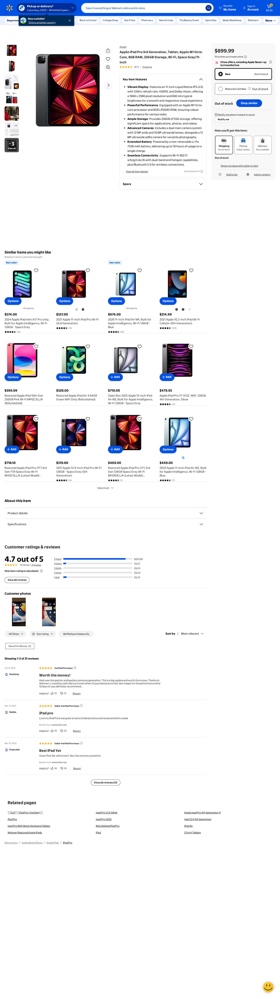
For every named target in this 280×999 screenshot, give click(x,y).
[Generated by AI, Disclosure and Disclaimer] (201, 171)
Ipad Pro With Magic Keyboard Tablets (29, 825)
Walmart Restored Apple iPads (25, 832)
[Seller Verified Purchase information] (81, 705)
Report (77, 693)
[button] (228, 8)
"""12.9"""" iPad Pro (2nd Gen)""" (25, 812)
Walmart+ (228, 20)
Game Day (211, 20)
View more (103, 487)
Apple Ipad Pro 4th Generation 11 (202, 812)
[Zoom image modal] (108, 67)
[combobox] (147, 8)
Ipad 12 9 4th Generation (197, 819)
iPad (98, 832)
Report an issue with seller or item (239, 165)
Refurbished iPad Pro (107, 825)
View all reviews (17, 579)
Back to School (88, 20)
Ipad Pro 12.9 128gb (106, 812)
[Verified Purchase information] (74, 667)
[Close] (70, 20)
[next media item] (108, 85)
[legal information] (245, 56)
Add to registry (262, 174)
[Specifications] (201, 524)
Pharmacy (147, 20)
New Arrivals (166, 20)
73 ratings (147, 67)
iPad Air (188, 825)
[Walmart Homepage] (9, 8)
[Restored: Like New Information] (249, 88)
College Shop (110, 20)
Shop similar (249, 103)
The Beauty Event (189, 20)
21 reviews (36, 565)
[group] (136, 67)
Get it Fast (129, 20)
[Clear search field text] (199, 8)
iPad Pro (12, 819)
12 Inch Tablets (192, 832)
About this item (18, 501)
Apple (123, 46)
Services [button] (38, 20)
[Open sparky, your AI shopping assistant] (268, 987)
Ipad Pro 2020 (103, 819)
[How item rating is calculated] (41, 570)
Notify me (223, 119)
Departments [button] (14, 20)
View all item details (137, 171)
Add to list (232, 174)
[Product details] (201, 513)
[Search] (209, 8)
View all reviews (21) (105, 782)
